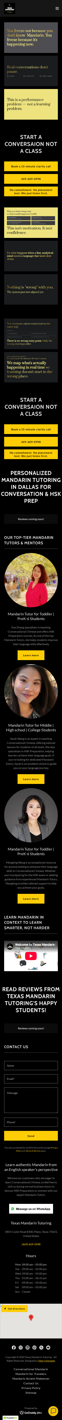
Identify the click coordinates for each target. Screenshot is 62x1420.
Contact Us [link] (31, 1383)
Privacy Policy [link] (31, 1388)
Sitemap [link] (30, 1392)
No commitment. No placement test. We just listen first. (31, 191)
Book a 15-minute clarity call (31, 166)
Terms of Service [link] (33, 1151)
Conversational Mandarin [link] (31, 1369)
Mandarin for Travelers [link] (31, 1373)
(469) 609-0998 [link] (31, 1244)
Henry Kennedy (46, 1360)
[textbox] (31, 1065)
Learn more (31, 655)
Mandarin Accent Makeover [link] (31, 1378)
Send (31, 1135)
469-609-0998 (31, 178)
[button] (57, 8)
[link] (10, 8)
